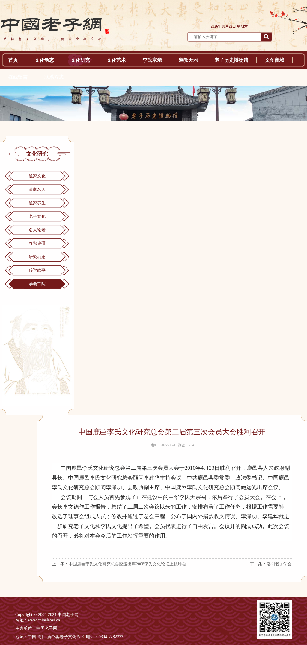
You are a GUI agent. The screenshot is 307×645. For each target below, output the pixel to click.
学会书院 (37, 284)
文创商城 (274, 60)
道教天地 (188, 60)
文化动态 (44, 60)
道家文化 (37, 176)
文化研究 (80, 60)
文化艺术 (116, 60)
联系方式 (54, 77)
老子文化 (37, 216)
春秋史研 (37, 243)
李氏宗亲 (152, 60)
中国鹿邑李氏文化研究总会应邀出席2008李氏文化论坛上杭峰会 (127, 564)
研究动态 (37, 257)
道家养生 (37, 203)
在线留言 (18, 77)
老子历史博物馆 (231, 60)
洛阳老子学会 (279, 564)
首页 (13, 60)
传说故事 (37, 270)
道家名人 (37, 189)
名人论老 (37, 230)
